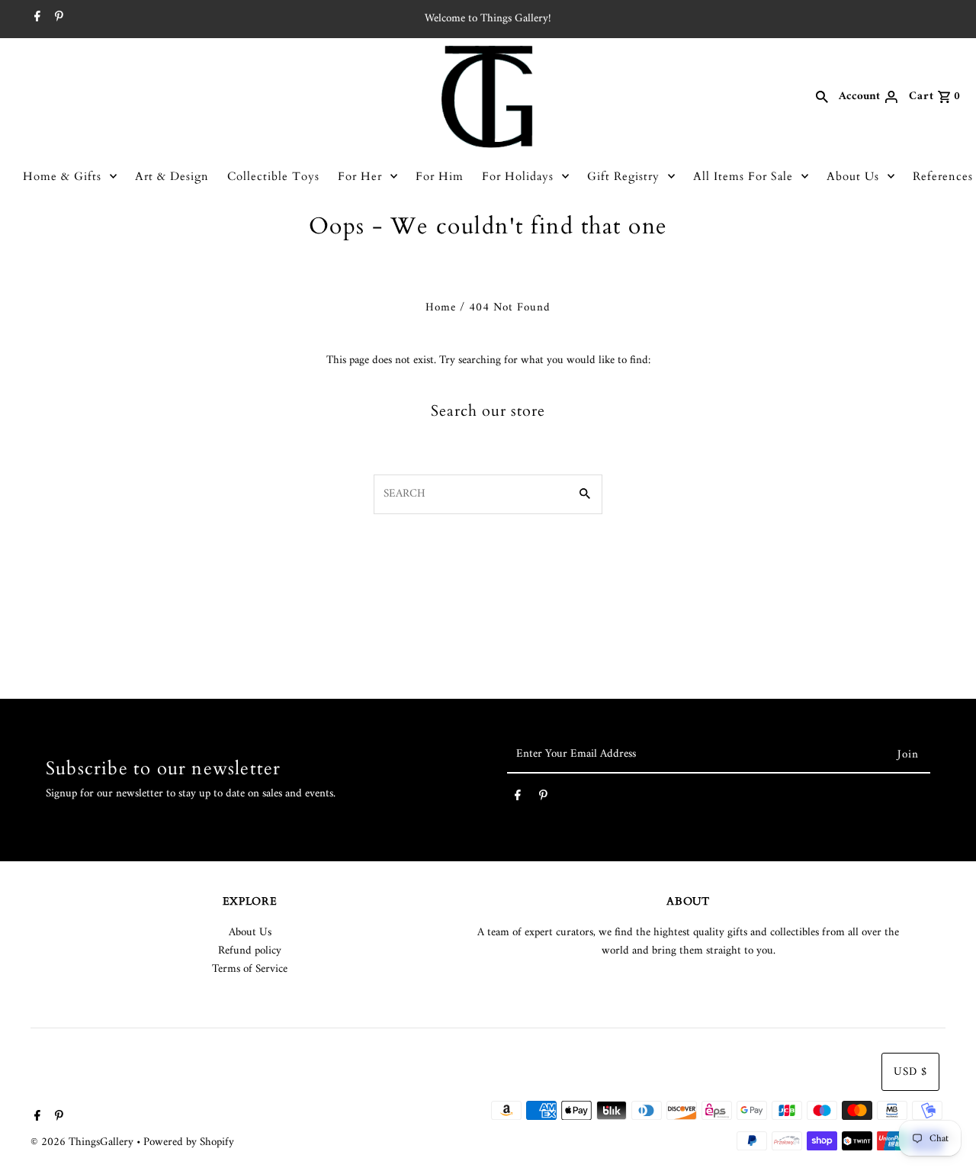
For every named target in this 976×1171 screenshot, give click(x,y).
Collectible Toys (273, 176)
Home (440, 308)
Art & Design (172, 176)
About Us (853, 176)
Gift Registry (623, 176)
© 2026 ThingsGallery (83, 1142)
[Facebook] (35, 19)
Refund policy (249, 951)
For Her (360, 176)
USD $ (910, 1072)
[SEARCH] (822, 97)
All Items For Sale (743, 176)
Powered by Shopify (188, 1142)
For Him (440, 176)
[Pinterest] (57, 19)
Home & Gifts (62, 176)
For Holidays (518, 176)
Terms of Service (249, 969)
